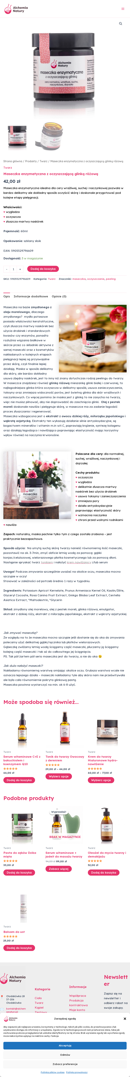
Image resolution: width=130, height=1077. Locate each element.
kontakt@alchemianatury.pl (16, 1010)
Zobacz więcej (58, 869)
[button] (125, 1018)
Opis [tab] (6, 296)
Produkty (31, 161)
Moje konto (77, 1010)
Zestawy (41, 1012)
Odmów (65, 1054)
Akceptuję (65, 1045)
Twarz (43, 161)
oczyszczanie (95, 278)
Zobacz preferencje (65, 1064)
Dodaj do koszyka (43, 269)
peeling (111, 278)
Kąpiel (39, 1007)
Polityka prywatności (77, 1072)
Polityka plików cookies (52, 1072)
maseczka (79, 278)
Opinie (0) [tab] (59, 296)
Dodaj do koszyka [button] (19, 780)
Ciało (38, 998)
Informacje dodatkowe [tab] (31, 296)
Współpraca (77, 995)
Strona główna (12, 161)
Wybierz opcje (59, 776)
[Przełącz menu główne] (123, 9)
